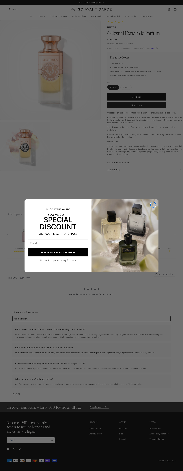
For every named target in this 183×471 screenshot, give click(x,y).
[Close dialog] (153, 204)
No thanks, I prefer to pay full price (58, 260)
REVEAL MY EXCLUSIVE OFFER (58, 252)
